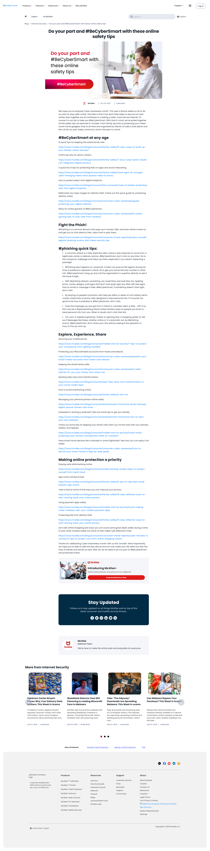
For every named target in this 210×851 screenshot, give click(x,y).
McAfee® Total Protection (71, 789)
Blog (27, 23)
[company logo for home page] (10, 5)
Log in (201, 6)
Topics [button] (34, 16)
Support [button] (178, 5)
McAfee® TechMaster (70, 806)
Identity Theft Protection (125, 747)
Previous (28, 702)
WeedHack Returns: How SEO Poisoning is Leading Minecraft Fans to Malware (84, 701)
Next (181, 702)
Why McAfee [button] (81, 5)
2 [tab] (105, 736)
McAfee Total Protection (97, 747)
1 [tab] (101, 736)
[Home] (26, 16)
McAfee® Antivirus (68, 793)
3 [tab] (108, 736)
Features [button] (39, 5)
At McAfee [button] (47, 16)
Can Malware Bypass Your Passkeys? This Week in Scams (164, 700)
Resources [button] (53, 5)
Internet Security (39, 23)
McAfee (91, 103)
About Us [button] (67, 5)
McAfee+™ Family (68, 785)
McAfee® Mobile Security (71, 810)
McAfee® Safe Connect (70, 798)
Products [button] (26, 5)
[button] (190, 5)
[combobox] (182, 16)
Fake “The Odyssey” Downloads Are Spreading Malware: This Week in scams (124, 701)
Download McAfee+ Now (116, 577)
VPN (143, 747)
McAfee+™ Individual (70, 781)
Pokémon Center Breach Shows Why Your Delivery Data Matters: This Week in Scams (44, 701)
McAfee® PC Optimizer (70, 802)
